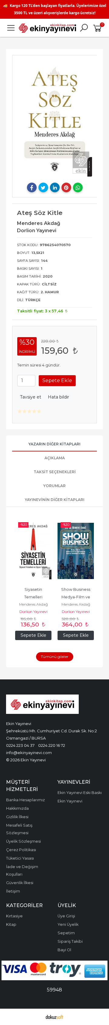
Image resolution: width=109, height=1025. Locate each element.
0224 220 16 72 (51, 745)
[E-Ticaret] (54, 1017)
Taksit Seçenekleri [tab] (55, 472)
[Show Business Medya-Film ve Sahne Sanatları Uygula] (76, 551)
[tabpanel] (54, 118)
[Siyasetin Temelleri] (33, 551)
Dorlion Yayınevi (33, 611)
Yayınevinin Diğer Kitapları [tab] (54, 499)
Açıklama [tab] (55, 458)
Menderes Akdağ (33, 604)
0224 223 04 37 (20, 745)
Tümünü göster (54, 656)
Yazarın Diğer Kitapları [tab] (54, 444)
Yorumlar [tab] (54, 485)
